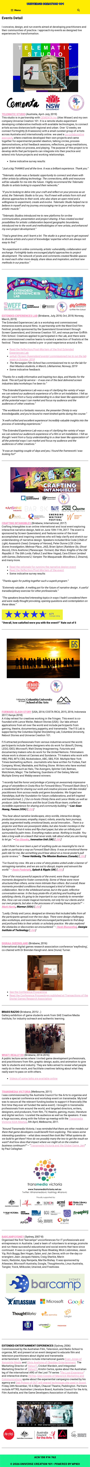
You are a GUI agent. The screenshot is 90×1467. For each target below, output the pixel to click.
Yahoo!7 (32, 1365)
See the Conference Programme (28, 992)
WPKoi (76, 1464)
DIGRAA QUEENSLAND (15, 943)
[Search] (78, 10)
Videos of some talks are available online (33, 1078)
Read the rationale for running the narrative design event (42, 566)
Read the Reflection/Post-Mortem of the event (36, 570)
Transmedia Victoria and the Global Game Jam (57, 1145)
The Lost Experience (71, 1372)
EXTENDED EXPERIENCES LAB (20, 315)
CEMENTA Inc (48, 117)
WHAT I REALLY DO (13, 1055)
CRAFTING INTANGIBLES (17, 523)
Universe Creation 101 (45, 4)
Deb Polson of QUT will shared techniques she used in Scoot (51, 1382)
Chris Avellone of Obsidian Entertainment (51, 1362)
